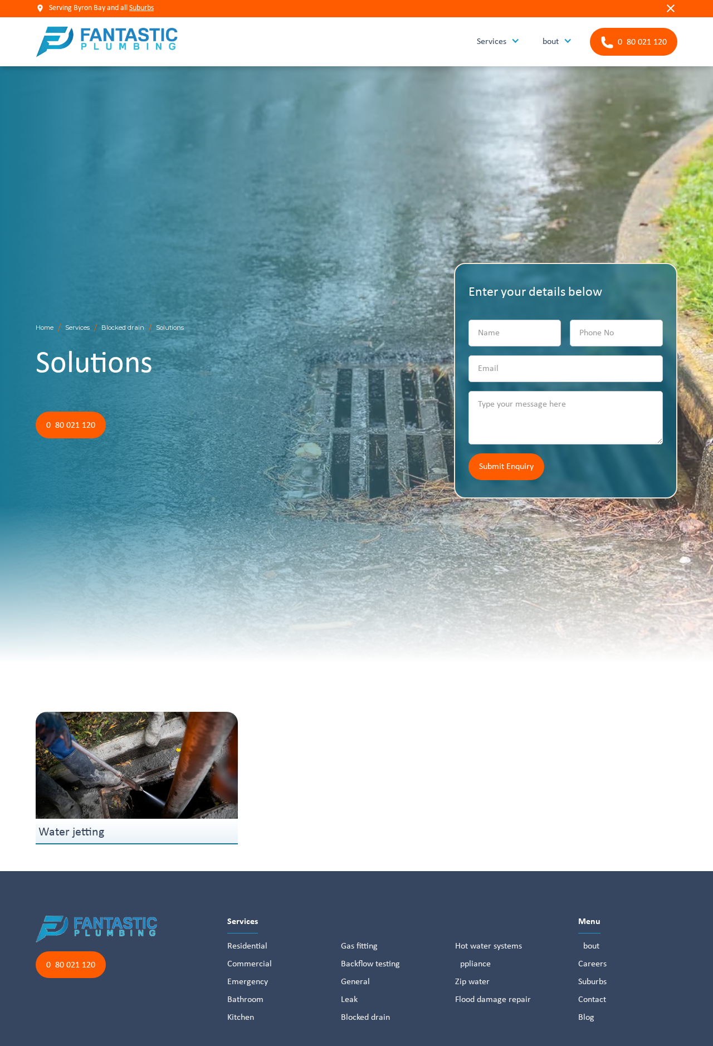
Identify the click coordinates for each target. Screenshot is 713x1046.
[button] (498, 42)
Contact (592, 999)
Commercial (249, 964)
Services (77, 327)
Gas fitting (359, 946)
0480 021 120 (70, 425)
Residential (247, 946)
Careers (592, 964)
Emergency (247, 981)
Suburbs (141, 8)
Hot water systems (488, 946)
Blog (586, 1017)
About (588, 946)
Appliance (473, 964)
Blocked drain (122, 327)
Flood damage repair (493, 999)
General (355, 981)
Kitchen (240, 1017)
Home (44, 327)
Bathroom (245, 999)
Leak (349, 999)
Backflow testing (370, 964)
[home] (107, 41)
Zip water (472, 981)
